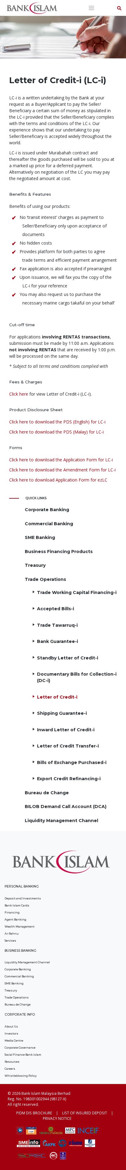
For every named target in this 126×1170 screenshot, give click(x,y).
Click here (18, 394)
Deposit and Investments (23, 898)
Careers (10, 1068)
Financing (12, 912)
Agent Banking (15, 919)
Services (10, 940)
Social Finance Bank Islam (23, 1054)
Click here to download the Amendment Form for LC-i (62, 470)
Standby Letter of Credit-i (67, 658)
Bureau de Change (47, 792)
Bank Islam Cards (17, 905)
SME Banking (40, 537)
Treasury (35, 565)
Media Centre (14, 1040)
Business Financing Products (59, 551)
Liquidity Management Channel (61, 820)
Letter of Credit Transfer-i (68, 746)
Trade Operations (45, 579)
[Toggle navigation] (91, 8)
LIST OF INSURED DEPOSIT (84, 1112)
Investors (11, 1033)
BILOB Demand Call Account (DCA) (65, 806)
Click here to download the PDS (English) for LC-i (57, 422)
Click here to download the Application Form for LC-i (61, 460)
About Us (11, 1026)
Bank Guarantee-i (57, 641)
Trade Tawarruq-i (57, 625)
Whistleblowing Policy (21, 1075)
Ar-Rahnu (12, 933)
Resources (12, 1061)
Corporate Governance (20, 1047)
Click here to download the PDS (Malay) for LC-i (56, 432)
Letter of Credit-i (57, 697)
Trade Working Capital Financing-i (77, 592)
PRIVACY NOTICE (57, 1118)
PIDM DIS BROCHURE (34, 1112)
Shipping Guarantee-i (62, 713)
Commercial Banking (49, 523)
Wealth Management (20, 926)
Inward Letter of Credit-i (65, 730)
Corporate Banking (47, 509)
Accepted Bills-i (55, 608)
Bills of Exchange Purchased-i (71, 762)
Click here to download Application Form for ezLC (58, 480)
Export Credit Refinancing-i (69, 778)
